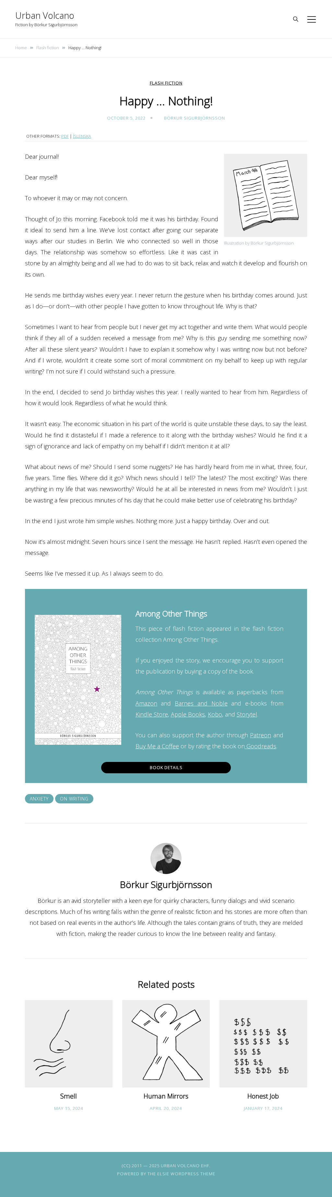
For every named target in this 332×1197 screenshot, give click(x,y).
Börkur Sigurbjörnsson (194, 118)
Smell (68, 1096)
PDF (65, 136)
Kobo (215, 714)
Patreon (260, 735)
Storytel (247, 714)
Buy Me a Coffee (157, 746)
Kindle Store (152, 714)
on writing (74, 799)
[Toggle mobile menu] (311, 19)
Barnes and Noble (201, 703)
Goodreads (260, 746)
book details (166, 767)
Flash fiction (166, 83)
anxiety (39, 799)
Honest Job (263, 1096)
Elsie (163, 1174)
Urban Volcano (44, 15)
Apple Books (188, 714)
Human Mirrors (166, 1096)
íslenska (82, 136)
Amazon (146, 703)
